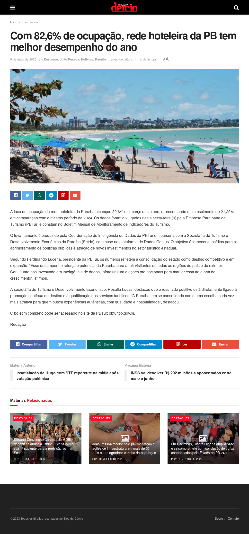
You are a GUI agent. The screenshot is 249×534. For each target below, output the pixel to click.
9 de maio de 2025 (23, 59)
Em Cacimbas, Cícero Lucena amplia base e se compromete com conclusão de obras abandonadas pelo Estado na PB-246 (202, 448)
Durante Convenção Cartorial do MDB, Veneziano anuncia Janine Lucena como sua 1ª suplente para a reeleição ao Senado (44, 446)
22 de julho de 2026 (187, 459)
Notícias (87, 59)
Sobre (219, 518)
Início (13, 22)
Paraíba (101, 59)
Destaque (51, 59)
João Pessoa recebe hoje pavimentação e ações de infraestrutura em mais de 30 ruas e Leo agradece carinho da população (124, 448)
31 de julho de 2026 (30, 459)
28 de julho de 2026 (109, 459)
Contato (233, 518)
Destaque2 (23, 418)
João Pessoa (29, 22)
